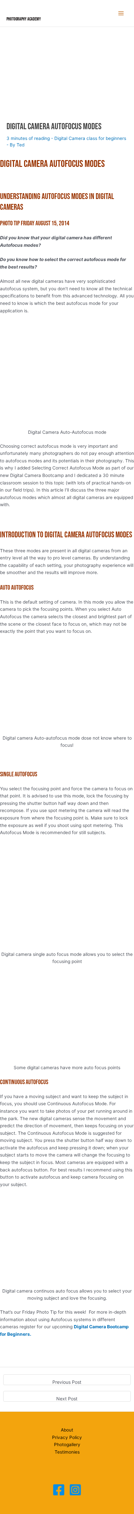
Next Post (66, 1398)
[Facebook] (58, 1489)
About (67, 1430)
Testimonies (67, 1452)
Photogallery (67, 1444)
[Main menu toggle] (121, 13)
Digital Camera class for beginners (90, 138)
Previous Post (66, 1382)
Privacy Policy (67, 1437)
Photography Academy (24, 19)
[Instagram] (75, 1489)
